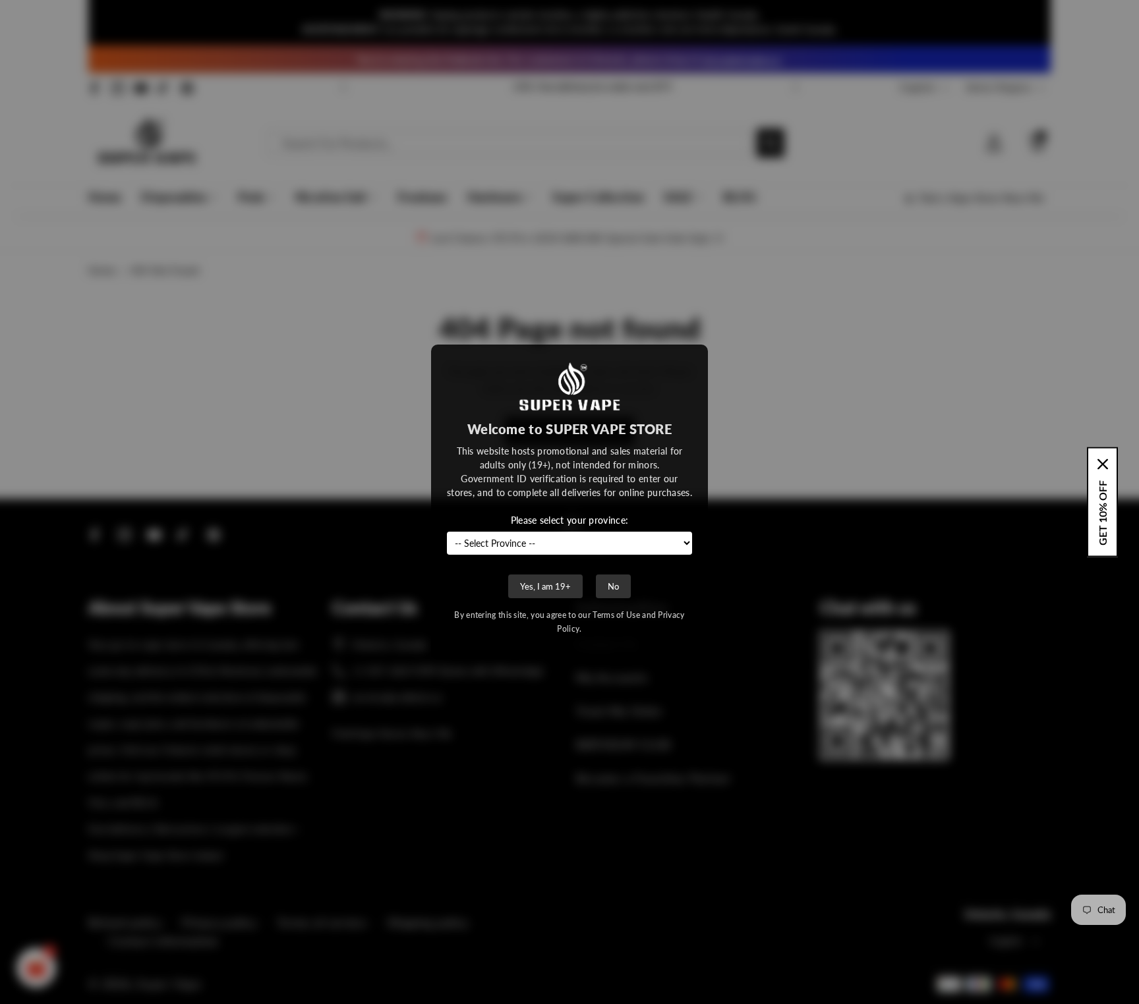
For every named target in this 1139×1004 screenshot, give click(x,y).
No (613, 586)
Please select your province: (569, 520)
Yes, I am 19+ (545, 586)
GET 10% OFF (1102, 512)
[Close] (1102, 464)
